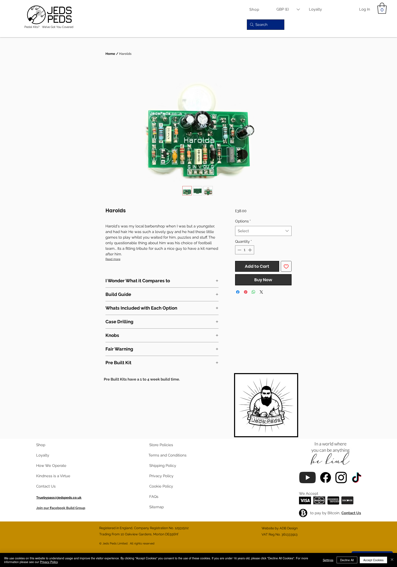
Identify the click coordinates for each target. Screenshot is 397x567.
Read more (112, 259)
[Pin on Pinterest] (245, 292)
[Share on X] (261, 292)
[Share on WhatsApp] (253, 292)
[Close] (392, 560)
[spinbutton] (244, 250)
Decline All (347, 560)
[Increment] (250, 250)
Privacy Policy (49, 562)
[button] (288, 9)
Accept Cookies (373, 560)
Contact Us (351, 513)
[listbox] (288, 9)
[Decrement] (239, 250)
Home (110, 54)
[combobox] (263, 231)
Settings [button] (328, 560)
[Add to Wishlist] (286, 266)
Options (243, 221)
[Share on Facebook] (237, 292)
